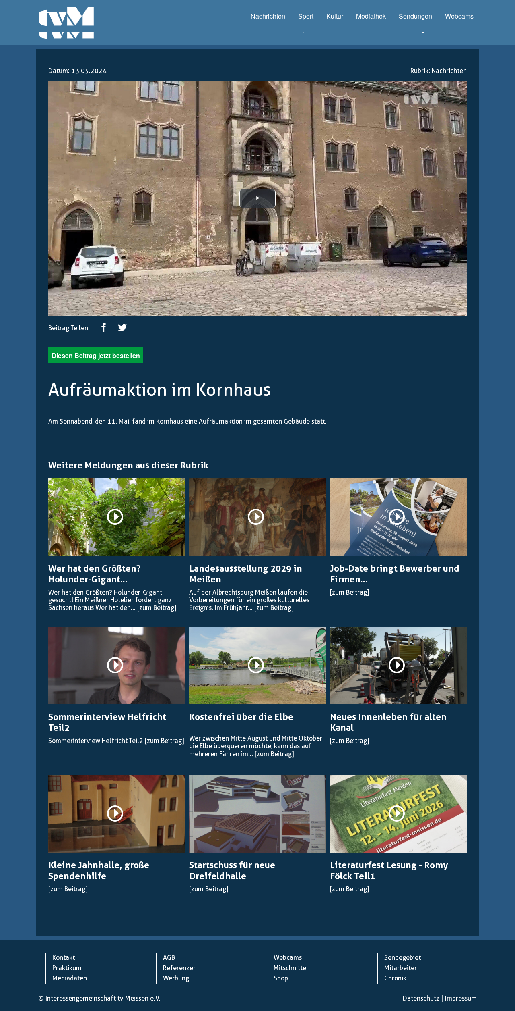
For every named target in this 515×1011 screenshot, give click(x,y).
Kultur (334, 16)
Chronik (395, 978)
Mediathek (371, 16)
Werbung (176, 978)
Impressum (461, 998)
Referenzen (180, 968)
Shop (281, 978)
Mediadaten (69, 978)
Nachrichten (268, 16)
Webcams (459, 16)
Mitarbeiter (400, 968)
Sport (305, 16)
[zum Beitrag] (156, 608)
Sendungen (415, 16)
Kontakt (63, 957)
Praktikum (67, 968)
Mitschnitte (290, 968)
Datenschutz (421, 998)
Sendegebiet (402, 957)
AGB (169, 957)
